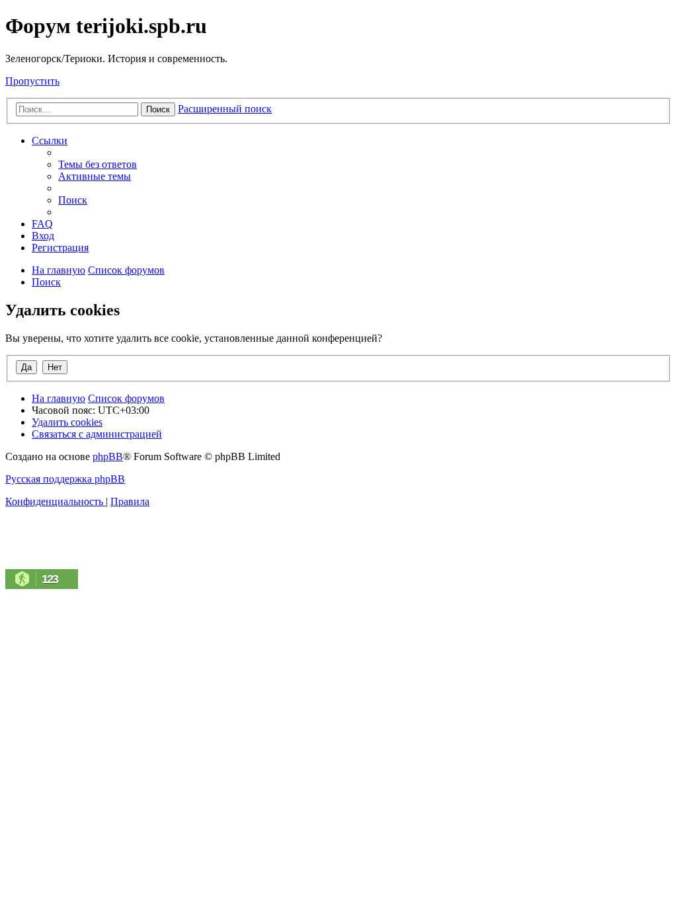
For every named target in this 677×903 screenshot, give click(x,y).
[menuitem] (97, 164)
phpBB (108, 456)
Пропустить (32, 81)
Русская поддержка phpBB (65, 479)
